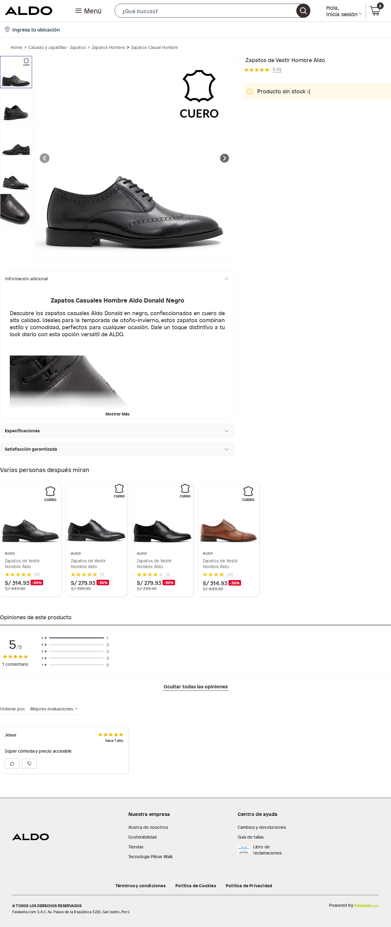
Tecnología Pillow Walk (150, 856)
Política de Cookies (195, 885)
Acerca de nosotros (148, 827)
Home (16, 47)
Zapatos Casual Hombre (154, 47)
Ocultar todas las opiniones (196, 686)
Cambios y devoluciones (262, 827)
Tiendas (135, 847)
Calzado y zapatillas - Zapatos (57, 47)
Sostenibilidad (142, 837)
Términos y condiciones (140, 885)
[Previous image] (44, 158)
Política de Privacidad (249, 885)
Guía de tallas (251, 837)
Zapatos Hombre (108, 47)
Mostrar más (117, 414)
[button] (212, 10)
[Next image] (224, 158)
